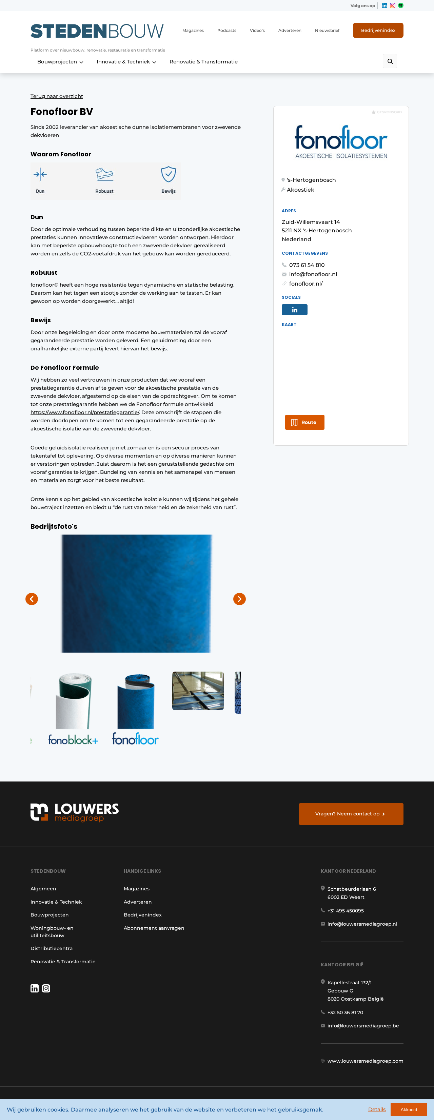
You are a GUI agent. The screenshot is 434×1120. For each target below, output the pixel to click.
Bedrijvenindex (378, 30)
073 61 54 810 (307, 265)
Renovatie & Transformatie (204, 61)
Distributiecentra (52, 948)
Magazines (193, 30)
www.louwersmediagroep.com (365, 1061)
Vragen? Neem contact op (347, 814)
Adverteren (289, 30)
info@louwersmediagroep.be (363, 1026)
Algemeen (43, 889)
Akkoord (409, 1109)
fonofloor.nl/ (306, 284)
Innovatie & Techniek (123, 61)
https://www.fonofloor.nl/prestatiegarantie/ (85, 412)
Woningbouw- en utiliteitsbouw (52, 932)
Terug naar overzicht (57, 96)
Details (377, 1109)
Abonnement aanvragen (154, 928)
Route (308, 422)
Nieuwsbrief (327, 30)
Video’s (257, 30)
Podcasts (226, 30)
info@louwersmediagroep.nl (362, 924)
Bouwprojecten (57, 61)
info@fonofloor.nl (313, 274)
